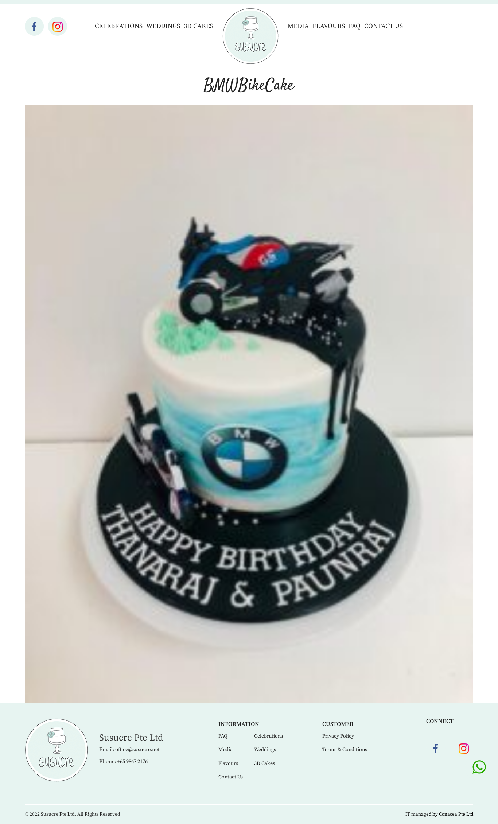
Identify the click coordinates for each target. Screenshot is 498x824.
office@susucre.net (137, 749)
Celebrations (119, 26)
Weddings (163, 26)
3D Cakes (198, 26)
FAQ (355, 26)
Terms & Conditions (344, 749)
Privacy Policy (338, 736)
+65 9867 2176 (132, 761)
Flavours (328, 26)
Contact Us (383, 26)
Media (298, 26)
